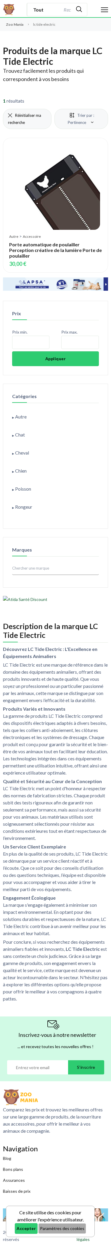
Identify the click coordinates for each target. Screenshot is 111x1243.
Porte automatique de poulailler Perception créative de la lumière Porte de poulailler (55, 250)
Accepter (26, 1228)
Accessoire (32, 236)
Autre (13, 236)
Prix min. (20, 331)
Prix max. (69, 331)
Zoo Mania (14, 24)
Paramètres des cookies (62, 1228)
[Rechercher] (79, 9)
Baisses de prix (16, 1191)
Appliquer (55, 358)
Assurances (14, 1180)
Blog (7, 1158)
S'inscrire (86, 1067)
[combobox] (66, 9)
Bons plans (13, 1169)
